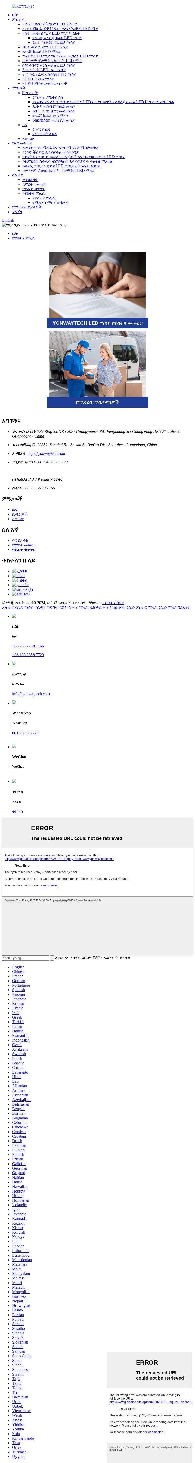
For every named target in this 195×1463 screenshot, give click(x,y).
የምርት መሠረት (34, 184)
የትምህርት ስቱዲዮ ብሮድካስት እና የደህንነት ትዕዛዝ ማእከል (67, 161)
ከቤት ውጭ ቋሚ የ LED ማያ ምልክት (51, 33)
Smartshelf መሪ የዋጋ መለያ (53, 120)
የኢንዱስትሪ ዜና (44, 134)
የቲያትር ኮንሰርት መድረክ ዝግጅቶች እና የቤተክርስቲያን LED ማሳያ (73, 157)
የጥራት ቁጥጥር (33, 189)
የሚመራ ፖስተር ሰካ (47, 97)
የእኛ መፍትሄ (22, 143)
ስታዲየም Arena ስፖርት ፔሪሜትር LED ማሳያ (58, 170)
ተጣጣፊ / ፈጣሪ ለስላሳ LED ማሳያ (49, 74)
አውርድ (28, 138)
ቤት (15, 15)
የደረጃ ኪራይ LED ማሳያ (41, 51)
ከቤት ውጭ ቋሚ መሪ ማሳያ (53, 111)
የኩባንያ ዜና (41, 129)
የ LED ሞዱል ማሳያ (38, 79)
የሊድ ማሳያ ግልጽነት (174, 607)
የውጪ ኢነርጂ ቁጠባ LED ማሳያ (57, 38)
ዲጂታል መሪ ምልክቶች (107, 607)
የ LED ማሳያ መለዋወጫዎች (44, 83)
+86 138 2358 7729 (28, 655)
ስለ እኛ (17, 175)
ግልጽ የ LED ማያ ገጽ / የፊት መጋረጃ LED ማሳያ (60, 56)
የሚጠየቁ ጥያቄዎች (27, 207)
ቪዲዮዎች (30, 93)
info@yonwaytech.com (46, 453)
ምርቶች (18, 19)
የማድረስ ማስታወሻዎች (50, 202)
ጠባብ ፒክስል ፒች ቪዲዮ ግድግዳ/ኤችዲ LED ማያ (60, 28)
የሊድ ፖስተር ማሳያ (142, 607)
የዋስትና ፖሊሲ (33, 193)
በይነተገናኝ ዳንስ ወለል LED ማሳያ (48, 65)
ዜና (24, 125)
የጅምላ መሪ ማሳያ (73, 607)
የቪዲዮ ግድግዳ (46, 607)
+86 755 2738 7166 (28, 646)
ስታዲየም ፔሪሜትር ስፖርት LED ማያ (52, 60)
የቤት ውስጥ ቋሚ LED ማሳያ (45, 47)
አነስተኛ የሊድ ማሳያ (17, 607)
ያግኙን (17, 211)
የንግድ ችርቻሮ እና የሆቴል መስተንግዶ (50, 152)
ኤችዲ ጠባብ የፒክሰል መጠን (53, 106)
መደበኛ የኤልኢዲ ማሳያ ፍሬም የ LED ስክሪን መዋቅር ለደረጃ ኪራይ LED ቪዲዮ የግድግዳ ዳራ (103, 102)
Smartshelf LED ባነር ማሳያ (44, 70)
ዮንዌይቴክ (30, 179)
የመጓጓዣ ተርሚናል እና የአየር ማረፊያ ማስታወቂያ (60, 147)
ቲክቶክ (17, 811)
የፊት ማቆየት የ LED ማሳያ (53, 42)
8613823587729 (25, 733)
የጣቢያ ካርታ (114, 602)
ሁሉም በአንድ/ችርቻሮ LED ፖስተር (49, 24)
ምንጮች (19, 88)
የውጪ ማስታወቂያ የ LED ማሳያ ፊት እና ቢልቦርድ (61, 166)
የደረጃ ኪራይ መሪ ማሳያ (50, 115)
